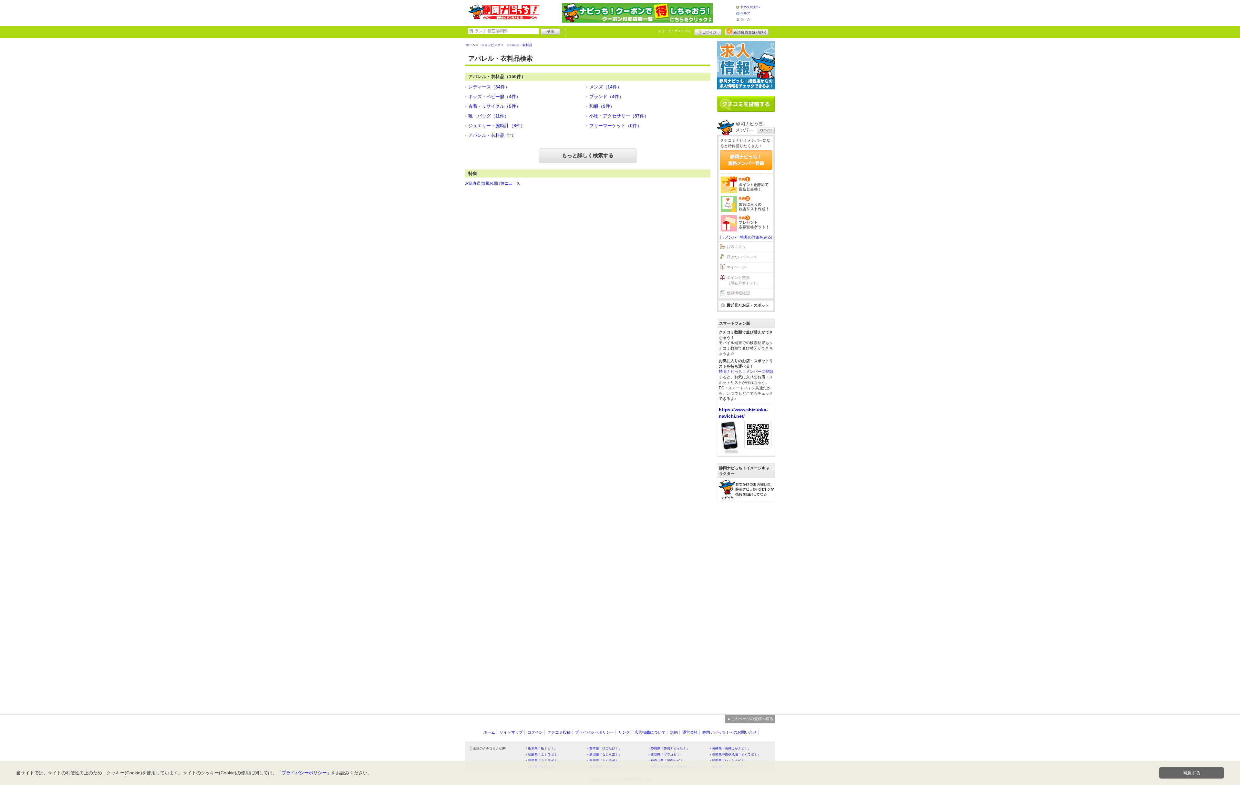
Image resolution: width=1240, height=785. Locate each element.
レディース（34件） (489, 86)
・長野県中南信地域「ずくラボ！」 (734, 754)
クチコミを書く (746, 104)
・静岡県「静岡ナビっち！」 (668, 748)
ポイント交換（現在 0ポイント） (744, 280)
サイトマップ (511, 732)
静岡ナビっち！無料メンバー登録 (746, 160)
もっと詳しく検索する (588, 155)
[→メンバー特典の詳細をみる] (746, 237)
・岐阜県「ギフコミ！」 (665, 754)
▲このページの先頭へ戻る (750, 719)
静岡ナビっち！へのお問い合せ (729, 732)
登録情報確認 (738, 293)
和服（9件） (602, 106)
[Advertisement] (746, 604)
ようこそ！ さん (674, 31)
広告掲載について (650, 732)
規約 (674, 732)
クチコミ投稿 (559, 732)
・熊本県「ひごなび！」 (604, 748)
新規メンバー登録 (747, 31)
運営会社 (690, 732)
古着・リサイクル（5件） (494, 106)
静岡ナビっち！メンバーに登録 (746, 371)
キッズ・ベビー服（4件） (494, 96)
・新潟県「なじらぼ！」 (604, 754)
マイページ (736, 267)
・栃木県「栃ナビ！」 (541, 748)
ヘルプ (745, 13)
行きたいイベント (742, 257)
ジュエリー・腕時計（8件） (496, 125)
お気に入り (736, 246)
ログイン (708, 31)
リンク (624, 732)
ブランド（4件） (606, 96)
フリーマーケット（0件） (615, 125)
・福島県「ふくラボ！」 (542, 754)
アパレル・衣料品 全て (491, 135)
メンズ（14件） (605, 86)
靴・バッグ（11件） (488, 115)
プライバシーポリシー (594, 732)
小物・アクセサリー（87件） (619, 115)
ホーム (745, 19)
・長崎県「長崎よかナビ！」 (730, 748)
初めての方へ (750, 7)
